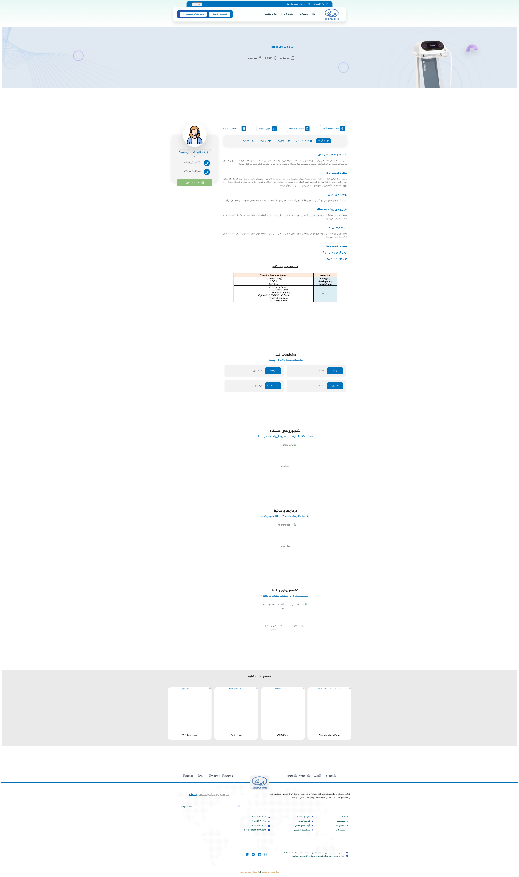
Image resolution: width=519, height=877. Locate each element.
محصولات (304, 14)
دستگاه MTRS (283, 735)
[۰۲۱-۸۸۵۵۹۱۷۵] (193, 163)
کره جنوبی (257, 385)
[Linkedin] (259, 854)
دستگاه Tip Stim (189, 735)
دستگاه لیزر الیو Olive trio (329, 735)
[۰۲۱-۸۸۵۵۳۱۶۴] (193, 172)
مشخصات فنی (302, 140)
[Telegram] (253, 854)
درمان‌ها (263, 140)
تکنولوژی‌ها (281, 140)
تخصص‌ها (246, 140)
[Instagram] (266, 854)
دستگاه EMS (236, 735)
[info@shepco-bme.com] (298, 4)
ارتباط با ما (288, 14)
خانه (314, 14)
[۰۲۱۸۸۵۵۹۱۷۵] (320, 4)
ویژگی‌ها (321, 140)
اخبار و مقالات (271, 14)
